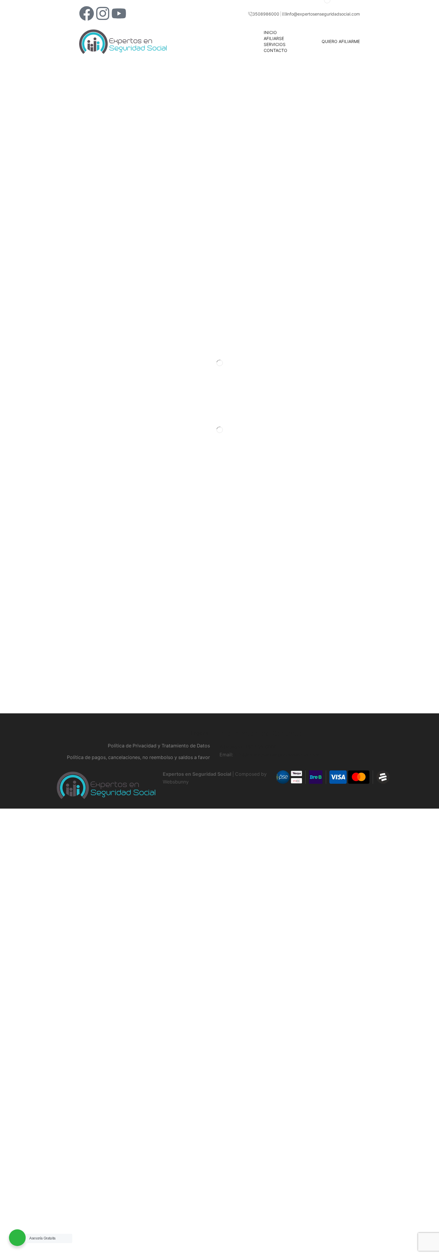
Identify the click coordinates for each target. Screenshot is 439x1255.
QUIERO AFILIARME (341, 41)
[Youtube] (118, 13)
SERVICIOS (274, 44)
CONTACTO (275, 50)
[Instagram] (102, 13)
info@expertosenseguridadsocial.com (277, 755)
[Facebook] (86, 13)
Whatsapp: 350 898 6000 (248, 747)
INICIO (270, 32)
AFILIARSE (274, 38)
